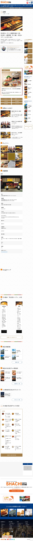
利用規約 (18, 528)
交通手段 (10, 527)
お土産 (2, 527)
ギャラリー (5, 98)
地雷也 (8, 447)
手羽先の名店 (17, 413)
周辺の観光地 (17, 101)
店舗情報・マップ (17, 98)
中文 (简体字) (27, 524)
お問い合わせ (19, 524)
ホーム (1, 5)
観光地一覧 (17, 362)
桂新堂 (17, 447)
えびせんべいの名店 (18, 446)
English (27, 523)
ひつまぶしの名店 (7, 413)
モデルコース (17, 103)
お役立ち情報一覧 (11, 523)
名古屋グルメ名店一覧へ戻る (11, 455)
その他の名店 (6, 101)
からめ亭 (18, 439)
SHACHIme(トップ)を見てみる (16, 490)
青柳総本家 (7, 431)
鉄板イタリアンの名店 (8, 419)
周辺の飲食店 (6, 103)
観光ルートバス (11, 524)
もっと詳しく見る (4, 332)
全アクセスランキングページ (28, 127)
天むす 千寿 (8, 448)
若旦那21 (17, 431)
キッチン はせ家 (8, 420)
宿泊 (2, 528)
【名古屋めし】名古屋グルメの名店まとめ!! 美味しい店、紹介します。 (12, 5)
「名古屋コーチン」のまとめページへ (11, 337)
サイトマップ (19, 527)
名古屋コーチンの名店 (18, 419)
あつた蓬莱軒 (8, 416)
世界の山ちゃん (18, 414)
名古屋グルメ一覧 (17, 383)
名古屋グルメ (3, 524)
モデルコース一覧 (17, 399)
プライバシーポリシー (20, 529)
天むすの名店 (7, 446)
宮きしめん (7, 425)
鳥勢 (17, 421)
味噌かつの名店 (17, 424)
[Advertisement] (11, 60)
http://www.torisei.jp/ (4, 251)
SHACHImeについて (20, 523)
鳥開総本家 (17, 420)
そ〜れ (17, 438)
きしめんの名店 (7, 424)
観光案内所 (10, 528)
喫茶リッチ (7, 421)
